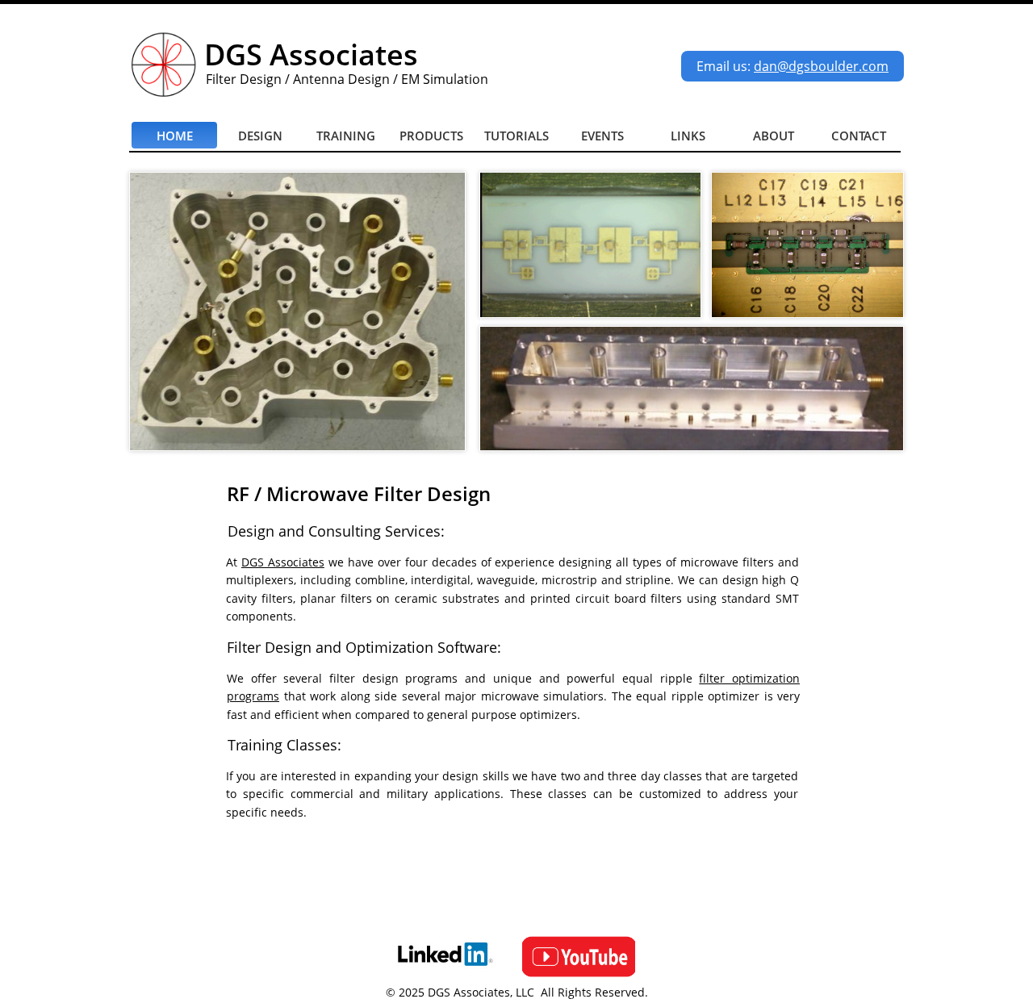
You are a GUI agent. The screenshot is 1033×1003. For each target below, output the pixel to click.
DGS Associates (282, 562)
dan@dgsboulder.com (821, 66)
